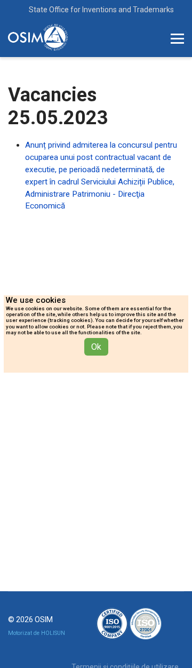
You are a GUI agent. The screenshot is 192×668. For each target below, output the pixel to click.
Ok (96, 347)
